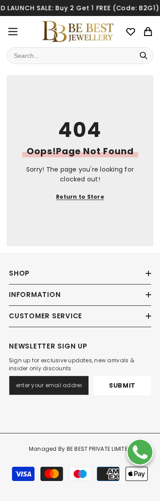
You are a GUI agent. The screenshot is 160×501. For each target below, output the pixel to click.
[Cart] (148, 31)
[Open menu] (13, 31)
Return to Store (80, 196)
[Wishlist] (130, 31)
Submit (122, 385)
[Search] (143, 55)
